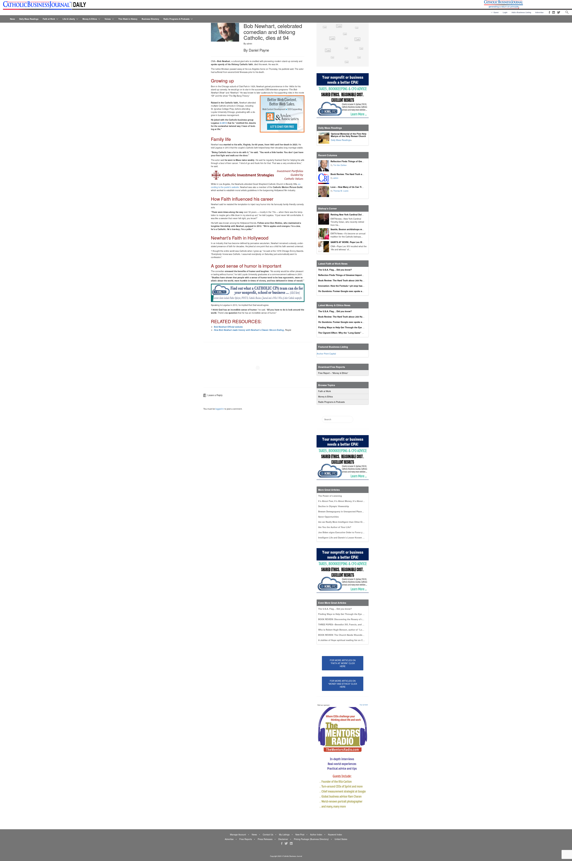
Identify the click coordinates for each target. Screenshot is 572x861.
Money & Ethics (90, 18)
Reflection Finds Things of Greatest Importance (355, 161)
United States (341, 839)
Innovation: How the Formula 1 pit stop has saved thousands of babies (354, 285)
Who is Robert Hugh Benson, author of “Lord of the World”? (349, 629)
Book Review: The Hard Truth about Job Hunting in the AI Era (362, 174)
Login (505, 12)
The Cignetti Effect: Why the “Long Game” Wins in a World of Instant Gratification (359, 332)
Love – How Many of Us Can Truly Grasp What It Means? (359, 186)
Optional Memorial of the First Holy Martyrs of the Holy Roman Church (348, 135)
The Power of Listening (330, 495)
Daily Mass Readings (28, 18)
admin (335, 178)
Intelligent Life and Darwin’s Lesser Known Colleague (345, 537)
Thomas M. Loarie (340, 190)
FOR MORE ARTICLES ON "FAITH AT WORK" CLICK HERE (343, 663)
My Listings (284, 834)
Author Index (316, 834)
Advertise (539, 12)
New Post (299, 834)
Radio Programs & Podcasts (176, 18)
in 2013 (223, 122)
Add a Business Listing (521, 12)
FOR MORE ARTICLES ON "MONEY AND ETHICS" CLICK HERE (342, 683)
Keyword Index (335, 834)
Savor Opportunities (328, 516)
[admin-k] (323, 178)
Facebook (549, 12)
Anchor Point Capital (326, 353)
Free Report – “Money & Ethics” (333, 372)
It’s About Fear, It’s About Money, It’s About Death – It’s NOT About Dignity (356, 501)
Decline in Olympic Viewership (333, 506)
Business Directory (150, 18)
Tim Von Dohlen (340, 165)
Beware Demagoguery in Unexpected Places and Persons (347, 511)
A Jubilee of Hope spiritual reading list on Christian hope (347, 640)
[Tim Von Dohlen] (323, 165)
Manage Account (238, 834)
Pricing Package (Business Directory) (311, 839)
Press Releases (265, 839)
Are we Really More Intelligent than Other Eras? (342, 521)
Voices (108, 18)
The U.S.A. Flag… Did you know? (335, 269)
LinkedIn (553, 12)
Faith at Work (49, 18)
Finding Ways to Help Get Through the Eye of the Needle (347, 327)
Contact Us (268, 834)
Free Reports (245, 839)
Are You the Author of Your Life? (334, 527)
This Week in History (127, 18)
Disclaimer (283, 839)
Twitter (558, 12)
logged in (219, 408)
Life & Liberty (69, 18)
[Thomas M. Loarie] (323, 191)
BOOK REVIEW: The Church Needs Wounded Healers (345, 634)
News (12, 18)
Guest (496, 12)
